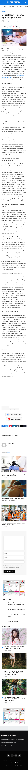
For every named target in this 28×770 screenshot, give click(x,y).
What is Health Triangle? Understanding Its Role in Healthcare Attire (14, 474)
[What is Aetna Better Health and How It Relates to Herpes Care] (14, 488)
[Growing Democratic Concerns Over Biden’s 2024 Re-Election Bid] (14, 636)
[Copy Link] (16, 26)
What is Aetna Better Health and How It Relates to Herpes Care (13, 499)
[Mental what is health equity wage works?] (14, 37)
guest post (8, 21)
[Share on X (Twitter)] (10, 26)
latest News (19, 6)
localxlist (20, 765)
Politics (17, 762)
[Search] (26, 2)
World (3, 11)
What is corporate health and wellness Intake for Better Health (7, 435)
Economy (11, 6)
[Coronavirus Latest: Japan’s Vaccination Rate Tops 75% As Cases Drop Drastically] (14, 687)
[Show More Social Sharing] (19, 26)
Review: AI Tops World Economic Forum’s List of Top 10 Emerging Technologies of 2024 (13, 672)
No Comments (21, 21)
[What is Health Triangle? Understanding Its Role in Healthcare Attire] (14, 464)
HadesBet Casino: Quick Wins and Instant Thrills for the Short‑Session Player (16, 609)
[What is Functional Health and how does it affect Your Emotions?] (14, 513)
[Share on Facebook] (8, 26)
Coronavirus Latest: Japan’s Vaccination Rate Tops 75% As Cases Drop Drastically (14, 698)
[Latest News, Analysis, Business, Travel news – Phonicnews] (14, 2)
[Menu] (2, 2)
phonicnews (5, 406)
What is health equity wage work (10, 409)
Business (4, 6)
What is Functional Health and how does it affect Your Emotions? (13, 523)
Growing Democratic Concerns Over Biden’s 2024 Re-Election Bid (14, 647)
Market (11, 762)
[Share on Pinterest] (13, 26)
